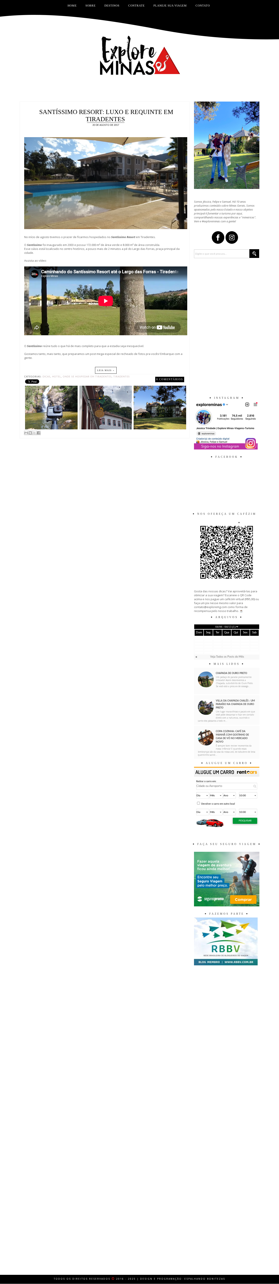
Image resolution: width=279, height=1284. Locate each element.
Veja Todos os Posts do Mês (227, 656)
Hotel (56, 376)
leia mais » (105, 370)
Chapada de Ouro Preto (231, 673)
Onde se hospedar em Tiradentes (87, 376)
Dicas (46, 376)
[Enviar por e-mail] (26, 433)
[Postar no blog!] (30, 433)
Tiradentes (121, 376)
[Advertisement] (139, 91)
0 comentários (169, 379)
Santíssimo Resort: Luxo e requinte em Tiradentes (106, 115)
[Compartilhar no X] (34, 433)
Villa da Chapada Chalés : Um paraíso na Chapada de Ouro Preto (235, 704)
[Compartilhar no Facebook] (38, 433)
